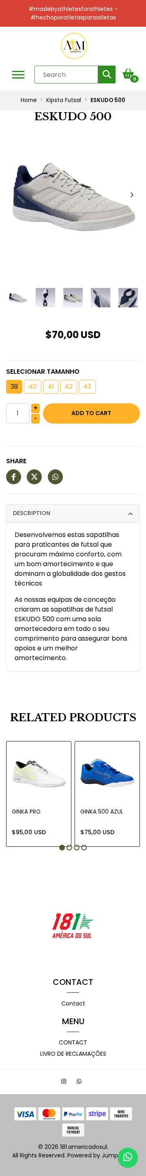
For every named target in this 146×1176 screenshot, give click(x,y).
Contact (73, 1003)
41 (50, 386)
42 (68, 386)
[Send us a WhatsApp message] (128, 1158)
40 (32, 386)
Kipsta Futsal (63, 100)
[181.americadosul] (74, 46)
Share (16, 461)
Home (29, 100)
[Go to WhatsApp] (80, 1082)
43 (87, 386)
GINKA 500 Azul (101, 812)
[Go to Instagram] (64, 1082)
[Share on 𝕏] (34, 477)
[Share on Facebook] (13, 477)
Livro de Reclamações (73, 1054)
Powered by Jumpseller (100, 1155)
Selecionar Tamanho (42, 371)
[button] (62, 847)
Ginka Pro (26, 812)
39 (14, 386)
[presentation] (14, 195)
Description (31, 513)
